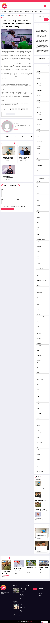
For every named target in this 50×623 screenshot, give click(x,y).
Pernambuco (39, 413)
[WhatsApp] (24, 109)
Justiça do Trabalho (40, 355)
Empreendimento (39, 282)
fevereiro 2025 (39, 112)
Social (38, 449)
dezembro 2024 (39, 117)
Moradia (38, 386)
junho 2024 (38, 131)
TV (37, 464)
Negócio (38, 396)
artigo (37, 198)
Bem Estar (38, 212)
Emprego (38, 285)
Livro (37, 362)
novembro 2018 (39, 165)
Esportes (38, 299)
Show (38, 447)
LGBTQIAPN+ (39, 360)
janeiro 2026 (39, 85)
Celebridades (39, 224)
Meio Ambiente (39, 374)
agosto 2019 (38, 158)
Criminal (38, 256)
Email (18, 199)
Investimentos (39, 343)
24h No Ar (40, 572)
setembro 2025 (39, 95)
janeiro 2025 (39, 114)
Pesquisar (41, 16)
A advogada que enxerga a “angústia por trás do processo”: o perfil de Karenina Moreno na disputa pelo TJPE (42, 41)
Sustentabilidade (39, 452)
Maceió (38, 369)
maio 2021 (38, 155)
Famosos (38, 309)
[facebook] (10, 109)
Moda (38, 384)
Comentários (3, 189)
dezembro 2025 (39, 88)
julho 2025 (38, 100)
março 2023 (38, 148)
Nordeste (38, 401)
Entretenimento (42, 590)
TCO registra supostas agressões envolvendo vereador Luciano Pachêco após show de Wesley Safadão (42, 46)
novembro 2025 (39, 90)
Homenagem (39, 328)
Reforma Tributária (40, 432)
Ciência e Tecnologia (40, 229)
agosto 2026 (38, 68)
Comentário (38, 479)
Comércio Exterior (39, 244)
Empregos (38, 287)
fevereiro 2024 (39, 136)
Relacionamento (39, 435)
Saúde (38, 437)
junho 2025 (38, 102)
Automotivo (38, 207)
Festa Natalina (39, 311)
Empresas (38, 290)
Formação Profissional (40, 316)
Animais (38, 195)
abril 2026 (38, 78)
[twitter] (13, 109)
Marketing (38, 372)
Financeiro (38, 314)
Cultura (38, 258)
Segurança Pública (39, 442)
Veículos (38, 466)
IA (37, 331)
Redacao (17, 15)
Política (38, 420)
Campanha (38, 217)
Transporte (38, 459)
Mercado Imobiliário (40, 379)
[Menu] (45, 6)
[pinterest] (22, 109)
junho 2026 (38, 73)
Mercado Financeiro (40, 377)
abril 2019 (38, 160)
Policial (38, 418)
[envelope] (19, 109)
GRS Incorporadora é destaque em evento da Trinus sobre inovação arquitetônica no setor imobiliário (10, 137)
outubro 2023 (39, 146)
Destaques (38, 263)
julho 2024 (38, 129)
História (38, 326)
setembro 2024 (39, 124)
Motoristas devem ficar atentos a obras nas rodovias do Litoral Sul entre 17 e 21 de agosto (42, 51)
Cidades (38, 227)
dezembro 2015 (39, 172)
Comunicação (39, 246)
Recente (37, 476)
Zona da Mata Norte (40, 471)
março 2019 (38, 163)
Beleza (38, 210)
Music (38, 391)
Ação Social (38, 181)
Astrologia (38, 205)
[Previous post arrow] (1, 137)
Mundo (38, 389)
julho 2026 (38, 71)
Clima (38, 234)
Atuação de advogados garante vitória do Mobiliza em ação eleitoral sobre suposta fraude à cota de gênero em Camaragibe (42, 36)
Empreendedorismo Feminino (41, 280)
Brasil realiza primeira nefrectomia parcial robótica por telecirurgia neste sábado (7, 177)
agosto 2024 (38, 126)
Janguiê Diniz (39, 345)
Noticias (38, 403)
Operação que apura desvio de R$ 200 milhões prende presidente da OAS (22, 609)
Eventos (38, 304)
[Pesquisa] (48, 6)
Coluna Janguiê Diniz (40, 236)
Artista (38, 200)
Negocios (38, 398)
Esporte (38, 297)
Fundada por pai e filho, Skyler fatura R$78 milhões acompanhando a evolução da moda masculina (24, 158)
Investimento (39, 340)
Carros (38, 222)
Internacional (39, 338)
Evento (38, 302)
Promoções (38, 425)
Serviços (38, 444)
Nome (2, 199)
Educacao (38, 273)
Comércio (38, 241)
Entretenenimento (39, 292)
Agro (37, 188)
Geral (37, 321)
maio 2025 (38, 105)
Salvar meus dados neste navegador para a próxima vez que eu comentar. (14, 206)
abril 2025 (38, 107)
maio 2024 (38, 134)
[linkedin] (16, 109)
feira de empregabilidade (10, 15)
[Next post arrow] (31, 137)
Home (40, 586)
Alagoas (38, 193)
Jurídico (38, 350)
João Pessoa (38, 348)
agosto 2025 (38, 97)
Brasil (3, 15)
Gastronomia (39, 319)
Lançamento (39, 357)
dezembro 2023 (39, 141)
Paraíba (38, 408)
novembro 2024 (39, 119)
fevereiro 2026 (39, 83)
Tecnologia (38, 454)
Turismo (38, 461)
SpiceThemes (30, 621)
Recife (38, 430)
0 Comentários (5, 17)
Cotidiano (38, 251)
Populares (43, 476)
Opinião (38, 406)
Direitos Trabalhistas (40, 268)
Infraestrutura (39, 333)
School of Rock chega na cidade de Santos (23, 137)
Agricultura (38, 186)
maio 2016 (38, 170)
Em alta (38, 275)
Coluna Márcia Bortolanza (41, 239)
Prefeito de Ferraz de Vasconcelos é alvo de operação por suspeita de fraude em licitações (22, 594)
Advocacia (38, 183)
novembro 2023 (39, 143)
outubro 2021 (39, 153)
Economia (38, 270)
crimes (38, 253)
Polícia (38, 415)
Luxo (37, 367)
